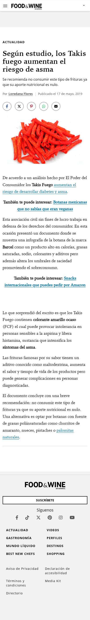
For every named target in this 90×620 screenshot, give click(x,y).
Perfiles (54, 538)
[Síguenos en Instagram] (61, 517)
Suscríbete (45, 500)
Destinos (55, 546)
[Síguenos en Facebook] (17, 517)
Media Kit (53, 581)
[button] (5, 6)
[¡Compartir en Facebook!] (7, 106)
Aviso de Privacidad (22, 569)
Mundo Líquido (20, 546)
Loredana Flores (21, 94)
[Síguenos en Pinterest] (50, 517)
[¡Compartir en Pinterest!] (31, 106)
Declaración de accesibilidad (57, 571)
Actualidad (14, 42)
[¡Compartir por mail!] (56, 106)
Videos (53, 530)
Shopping (56, 554)
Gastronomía (19, 538)
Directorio (14, 593)
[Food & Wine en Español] (26, 6)
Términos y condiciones (16, 583)
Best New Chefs (20, 554)
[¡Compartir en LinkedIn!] (43, 106)
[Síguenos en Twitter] (38, 517)
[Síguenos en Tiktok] (27, 517)
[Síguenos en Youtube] (72, 517)
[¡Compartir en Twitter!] (19, 106)
